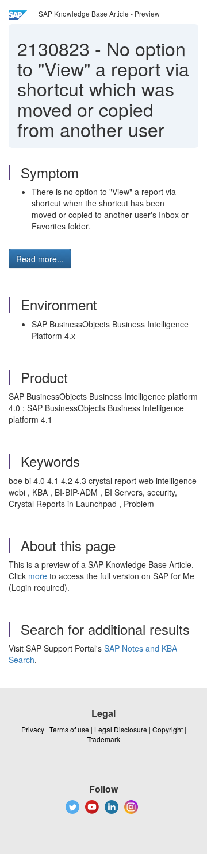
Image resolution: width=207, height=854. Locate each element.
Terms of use (69, 729)
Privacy (32, 729)
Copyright (167, 729)
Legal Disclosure (120, 729)
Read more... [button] (40, 258)
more (37, 576)
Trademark (103, 739)
